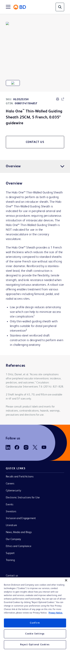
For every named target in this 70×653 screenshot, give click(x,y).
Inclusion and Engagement (21, 518)
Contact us (12, 575)
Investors (11, 511)
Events (9, 504)
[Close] (66, 580)
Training (10, 560)
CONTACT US (35, 142)
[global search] (60, 7)
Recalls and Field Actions (19, 476)
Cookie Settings (35, 634)
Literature (11, 525)
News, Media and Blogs (19, 532)
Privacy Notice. (56, 613)
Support (10, 553)
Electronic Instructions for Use (23, 497)
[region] (35, 615)
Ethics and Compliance (18, 546)
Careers (10, 483)
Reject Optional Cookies (35, 645)
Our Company (13, 539)
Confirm (35, 623)
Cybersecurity (13, 490)
